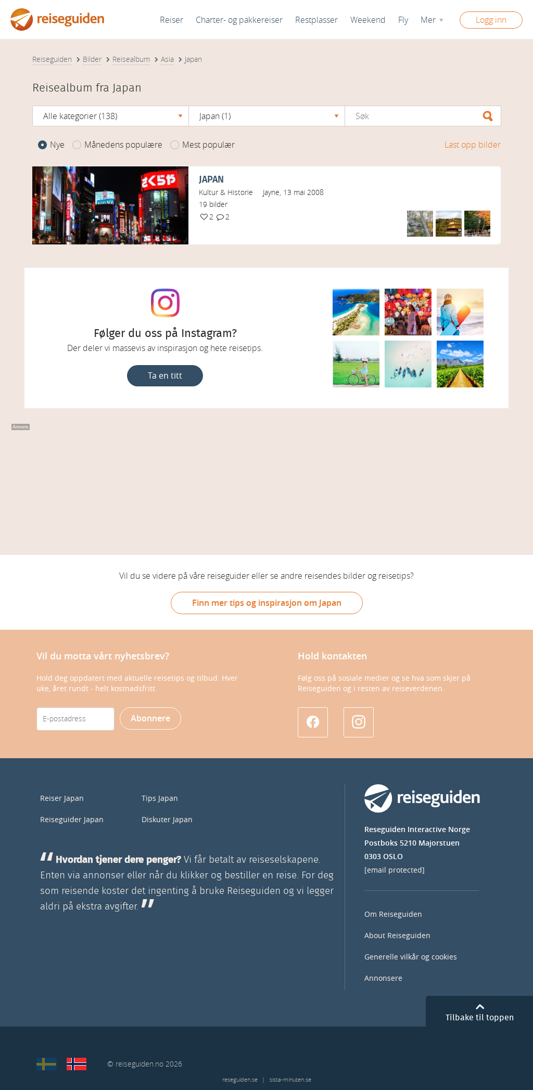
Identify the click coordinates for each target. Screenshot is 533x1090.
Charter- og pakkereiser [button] (239, 20)
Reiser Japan (62, 798)
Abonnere (150, 718)
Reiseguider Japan (72, 819)
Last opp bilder (473, 145)
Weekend (368, 20)
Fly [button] (403, 20)
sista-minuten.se (290, 1079)
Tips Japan (160, 798)
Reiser (171, 20)
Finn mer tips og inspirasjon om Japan (266, 603)
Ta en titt (165, 376)
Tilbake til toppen (480, 1018)
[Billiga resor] (46, 1064)
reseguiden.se (240, 1079)
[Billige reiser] (76, 1064)
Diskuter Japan (167, 819)
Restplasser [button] (316, 20)
